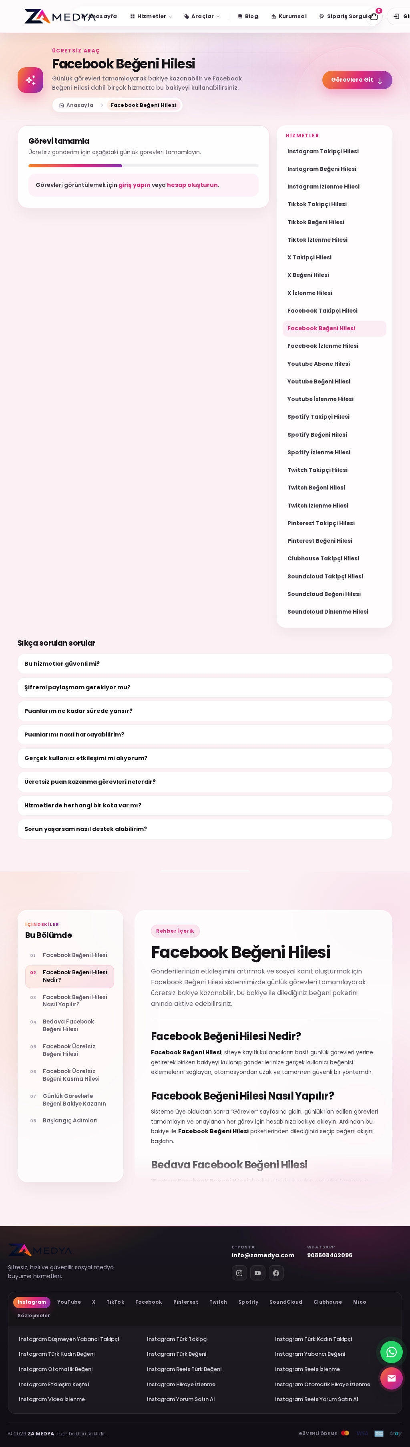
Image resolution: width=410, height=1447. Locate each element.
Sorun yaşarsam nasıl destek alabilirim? (85, 829)
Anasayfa (75, 105)
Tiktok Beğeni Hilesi (315, 222)
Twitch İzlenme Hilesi (317, 506)
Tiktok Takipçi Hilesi (317, 204)
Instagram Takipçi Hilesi (323, 151)
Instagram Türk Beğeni (176, 1354)
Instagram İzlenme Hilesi (323, 187)
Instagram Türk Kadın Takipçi (313, 1339)
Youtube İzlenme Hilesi (320, 399)
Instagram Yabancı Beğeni (310, 1354)
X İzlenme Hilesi (309, 293)
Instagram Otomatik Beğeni (55, 1369)
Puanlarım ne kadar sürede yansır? (78, 711)
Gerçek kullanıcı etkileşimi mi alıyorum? (85, 758)
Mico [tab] (359, 1302)
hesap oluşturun (192, 185)
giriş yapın (135, 185)
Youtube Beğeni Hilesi (318, 381)
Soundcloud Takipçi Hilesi (325, 576)
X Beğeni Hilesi (308, 275)
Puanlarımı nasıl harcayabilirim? (74, 735)
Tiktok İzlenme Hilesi (317, 240)
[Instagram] (239, 1272)
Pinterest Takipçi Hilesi (321, 523)
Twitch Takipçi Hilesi (317, 470)
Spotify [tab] (248, 1302)
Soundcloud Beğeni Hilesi (324, 594)
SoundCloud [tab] (285, 1302)
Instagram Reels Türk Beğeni (184, 1369)
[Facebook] (276, 1272)
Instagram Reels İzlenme (307, 1369)
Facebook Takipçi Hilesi (322, 311)
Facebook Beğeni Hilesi (321, 328)
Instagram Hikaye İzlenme (181, 1384)
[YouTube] (257, 1272)
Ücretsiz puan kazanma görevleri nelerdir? (90, 782)
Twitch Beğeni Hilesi (316, 488)
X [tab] (93, 1302)
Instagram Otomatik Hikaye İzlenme (322, 1384)
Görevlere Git (357, 80)
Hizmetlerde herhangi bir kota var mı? (82, 805)
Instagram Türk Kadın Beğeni (56, 1354)
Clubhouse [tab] (328, 1302)
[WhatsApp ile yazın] (391, 1350)
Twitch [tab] (218, 1302)
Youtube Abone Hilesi (318, 364)
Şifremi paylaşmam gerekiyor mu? (77, 687)
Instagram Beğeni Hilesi (321, 169)
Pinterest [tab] (185, 1302)
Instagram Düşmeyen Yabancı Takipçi (69, 1339)
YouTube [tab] (69, 1302)
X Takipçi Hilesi (309, 257)
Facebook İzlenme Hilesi (322, 346)
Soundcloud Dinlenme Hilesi (327, 612)
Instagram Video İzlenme (52, 1399)
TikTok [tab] (115, 1302)
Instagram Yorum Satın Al (181, 1399)
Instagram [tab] (32, 1302)
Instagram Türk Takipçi (177, 1339)
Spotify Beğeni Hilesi (317, 435)
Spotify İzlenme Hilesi (318, 452)
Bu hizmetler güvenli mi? (62, 664)
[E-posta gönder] (391, 1378)
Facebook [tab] (148, 1302)
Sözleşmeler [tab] (34, 1316)
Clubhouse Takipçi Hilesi (323, 558)
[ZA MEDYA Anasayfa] (60, 16)
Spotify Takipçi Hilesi (318, 417)
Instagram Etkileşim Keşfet (54, 1384)
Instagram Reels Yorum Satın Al (316, 1399)
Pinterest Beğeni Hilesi (319, 541)
